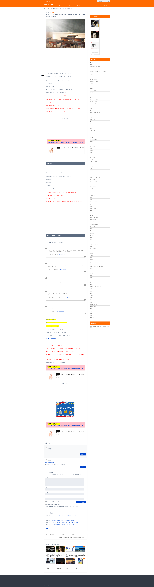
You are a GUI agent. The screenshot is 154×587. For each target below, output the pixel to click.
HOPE (91, 74)
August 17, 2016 (66, 297)
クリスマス (92, 123)
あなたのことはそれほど (94, 81)
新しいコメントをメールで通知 (53, 501)
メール (47, 492)
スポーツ (91, 134)
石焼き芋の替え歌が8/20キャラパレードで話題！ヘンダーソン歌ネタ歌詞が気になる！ (62, 534)
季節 (91, 228)
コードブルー (92, 130)
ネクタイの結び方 (93, 157)
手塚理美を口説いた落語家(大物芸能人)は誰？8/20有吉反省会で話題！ (71, 537)
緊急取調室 (92, 291)
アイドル (91, 106)
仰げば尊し (92, 197)
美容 (69, 5)
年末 (91, 239)
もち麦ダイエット (93, 101)
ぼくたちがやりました (94, 99)
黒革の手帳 (92, 317)
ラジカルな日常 (48, 4)
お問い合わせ (60, 5)
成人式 (91, 250)
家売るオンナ (92, 230)
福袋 (91, 284)
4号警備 (91, 62)
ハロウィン (92, 159)
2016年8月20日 (61, 254)
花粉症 (91, 295)
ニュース (91, 155)
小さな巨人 (92, 233)
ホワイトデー (92, 179)
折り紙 (91, 253)
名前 (46, 487)
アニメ (91, 110)
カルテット (92, 117)
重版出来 (91, 308)
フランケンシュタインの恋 (95, 177)
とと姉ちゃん (92, 94)
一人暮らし (92, 190)
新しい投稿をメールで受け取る (53, 504)
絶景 (91, 288)
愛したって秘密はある (94, 248)
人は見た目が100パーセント (95, 195)
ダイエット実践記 (93, 143)
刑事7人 (91, 204)
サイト (46, 497)
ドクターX (92, 150)
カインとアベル (93, 114)
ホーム (46, 8)
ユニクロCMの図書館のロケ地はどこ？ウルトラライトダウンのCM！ (65, 524)
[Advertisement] (65, 61)
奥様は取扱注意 (93, 219)
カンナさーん (92, 119)
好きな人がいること (94, 224)
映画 (91, 257)
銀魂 (91, 313)
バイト (91, 163)
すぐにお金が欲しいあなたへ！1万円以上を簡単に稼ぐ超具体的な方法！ (56, 583)
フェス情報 (92, 175)
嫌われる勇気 (92, 226)
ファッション (78, 5)
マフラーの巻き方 (93, 186)
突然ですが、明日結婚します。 (96, 286)
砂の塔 (91, 279)
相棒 (91, 277)
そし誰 (91, 92)
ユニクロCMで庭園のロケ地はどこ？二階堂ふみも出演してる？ (64, 520)
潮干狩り (91, 270)
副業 (91, 206)
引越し (91, 241)
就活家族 (91, 235)
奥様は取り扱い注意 (94, 217)
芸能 (91, 297)
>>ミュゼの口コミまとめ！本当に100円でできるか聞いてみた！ (65, 142)
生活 (91, 275)
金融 (91, 311)
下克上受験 (92, 192)
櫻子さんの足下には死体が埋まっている (97, 266)
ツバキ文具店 (92, 146)
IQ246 (91, 77)
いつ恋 (91, 83)
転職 (91, 302)
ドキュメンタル (93, 148)
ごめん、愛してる (93, 90)
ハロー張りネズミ (93, 161)
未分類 (91, 259)
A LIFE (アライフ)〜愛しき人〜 (96, 66)
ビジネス (91, 170)
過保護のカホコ (93, 306)
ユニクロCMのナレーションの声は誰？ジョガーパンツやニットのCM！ (65, 522)
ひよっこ (91, 97)
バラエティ (92, 166)
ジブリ (91, 132)
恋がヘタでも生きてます (94, 244)
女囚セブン (92, 221)
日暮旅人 (91, 255)
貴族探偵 (91, 299)
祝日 (91, 282)
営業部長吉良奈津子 (94, 212)
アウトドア (92, 108)
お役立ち (105, 5)
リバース (91, 188)
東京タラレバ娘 (93, 262)
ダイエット (92, 141)
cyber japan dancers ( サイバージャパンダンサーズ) (99, 72)
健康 (91, 199)
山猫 (91, 237)
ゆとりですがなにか (94, 103)
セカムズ (91, 137)
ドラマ (91, 152)
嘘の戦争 (91, 215)
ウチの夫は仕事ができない (95, 112)
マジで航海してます (94, 183)
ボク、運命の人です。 (94, 181)
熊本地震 (91, 273)
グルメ (97, 5)
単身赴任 (91, 210)
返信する (82, 454)
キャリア (91, 121)
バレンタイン (92, 168)
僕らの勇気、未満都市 (94, 201)
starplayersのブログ (50, 338)
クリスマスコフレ (93, 126)
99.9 (91, 64)
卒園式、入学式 (93, 208)
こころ (91, 88)
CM (48, 8)
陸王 (91, 315)
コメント (47, 477)
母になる (91, 268)
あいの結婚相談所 (93, 79)
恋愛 (87, 5)
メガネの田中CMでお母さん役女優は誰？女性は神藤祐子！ (63, 518)
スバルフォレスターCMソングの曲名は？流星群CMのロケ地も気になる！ (65, 515)
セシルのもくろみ (93, 139)
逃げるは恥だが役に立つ (94, 304)
